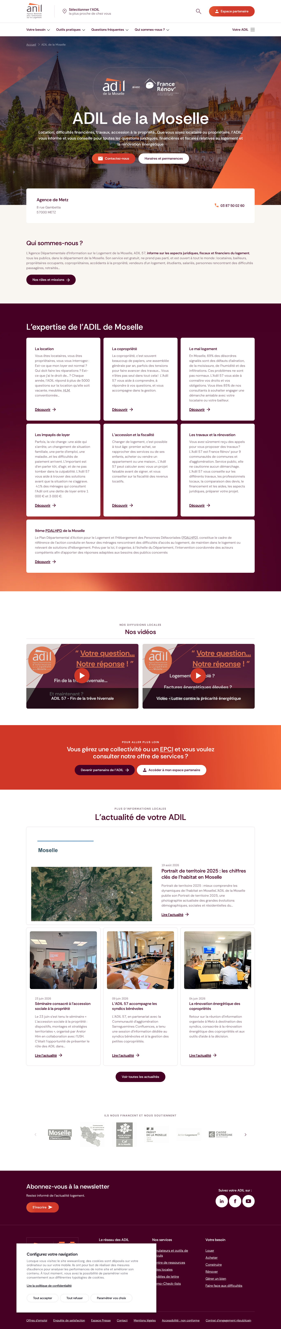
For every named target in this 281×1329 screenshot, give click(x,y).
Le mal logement (203, 348)
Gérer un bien (216, 1278)
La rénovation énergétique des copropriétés (214, 1006)
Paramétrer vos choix (111, 1298)
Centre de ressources (168, 1262)
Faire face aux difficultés (224, 1285)
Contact (122, 1320)
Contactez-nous (117, 158)
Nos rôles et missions (48, 280)
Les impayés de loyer (52, 434)
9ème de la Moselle (60, 530)
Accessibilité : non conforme (181, 1320)
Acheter (212, 1257)
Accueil (31, 44)
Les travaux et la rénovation (212, 434)
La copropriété (124, 348)
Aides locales (162, 1269)
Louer (210, 1250)
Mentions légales (145, 1320)
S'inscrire (39, 1207)
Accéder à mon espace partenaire (174, 770)
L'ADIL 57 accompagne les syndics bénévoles (134, 1006)
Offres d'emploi (36, 1320)
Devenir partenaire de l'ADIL (102, 770)
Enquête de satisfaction (69, 1320)
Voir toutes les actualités (140, 1077)
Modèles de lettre (165, 1276)
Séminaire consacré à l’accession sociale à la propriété (63, 1006)
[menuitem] (38, 29)
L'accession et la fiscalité (133, 434)
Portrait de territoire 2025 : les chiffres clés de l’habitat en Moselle (203, 874)
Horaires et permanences (164, 158)
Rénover (212, 1271)
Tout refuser (74, 1298)
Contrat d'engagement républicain (228, 1320)
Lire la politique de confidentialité (49, 1286)
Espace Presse (101, 1320)
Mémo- (166, 1283)
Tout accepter (42, 1298)
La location (44, 348)
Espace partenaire (234, 11)
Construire (214, 1264)
